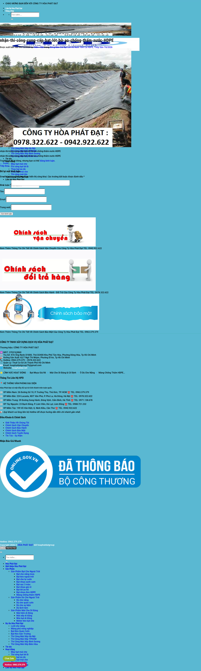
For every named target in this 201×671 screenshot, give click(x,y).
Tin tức (8, 158)
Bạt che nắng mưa (25, 574)
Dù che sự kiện (23, 605)
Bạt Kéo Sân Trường (21, 633)
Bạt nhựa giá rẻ (23, 587)
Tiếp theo (6, 166)
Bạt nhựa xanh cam (25, 582)
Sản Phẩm (9, 569)
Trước (4, 163)
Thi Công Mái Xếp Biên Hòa (24, 644)
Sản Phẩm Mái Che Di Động (24, 610)
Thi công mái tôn (19, 174)
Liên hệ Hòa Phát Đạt (13, 8)
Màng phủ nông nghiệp (22, 628)
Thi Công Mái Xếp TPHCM (23, 639)
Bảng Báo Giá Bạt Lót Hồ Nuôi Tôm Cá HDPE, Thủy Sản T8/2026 (81, 47)
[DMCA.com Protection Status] (8, 548)
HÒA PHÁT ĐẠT (25, 545)
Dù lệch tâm (22, 608)
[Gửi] (12, 19)
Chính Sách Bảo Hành (16, 428)
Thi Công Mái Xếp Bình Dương (25, 153)
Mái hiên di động (24, 613)
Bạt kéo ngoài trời (25, 576)
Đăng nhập (9, 11)
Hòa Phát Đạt (11, 563)
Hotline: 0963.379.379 (15, 664)
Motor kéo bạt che (25, 620)
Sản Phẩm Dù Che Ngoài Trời (25, 597)
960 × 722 (39, 47)
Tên (2, 191)
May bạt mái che (19, 164)
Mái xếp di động (24, 615)
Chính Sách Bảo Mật (15, 430)
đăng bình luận (47, 160)
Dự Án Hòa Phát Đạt (14, 623)
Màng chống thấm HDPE (28, 595)
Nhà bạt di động (24, 618)
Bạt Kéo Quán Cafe (20, 631)
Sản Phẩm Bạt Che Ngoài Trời (25, 571)
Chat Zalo (9, 658)
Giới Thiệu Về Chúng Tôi (17, 422)
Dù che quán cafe (25, 602)
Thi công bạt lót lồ (19, 166)
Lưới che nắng (18, 626)
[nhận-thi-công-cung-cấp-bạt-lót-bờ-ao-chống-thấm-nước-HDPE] (65, 146)
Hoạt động (10, 649)
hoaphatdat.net (19, 368)
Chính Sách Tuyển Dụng (17, 433)
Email (2, 199)
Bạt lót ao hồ (22, 589)
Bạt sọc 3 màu (23, 584)
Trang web (5, 207)
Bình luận (5, 185)
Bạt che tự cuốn (24, 579)
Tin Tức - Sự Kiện (13, 435)
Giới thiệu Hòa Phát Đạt (15, 566)
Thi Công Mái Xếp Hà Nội (23, 148)
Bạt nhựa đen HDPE (26, 592)
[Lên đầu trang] (1, 552)
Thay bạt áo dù (18, 169)
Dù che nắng (22, 600)
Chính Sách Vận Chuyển (17, 425)
